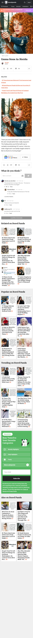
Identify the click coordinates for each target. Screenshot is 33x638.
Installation (25, 6)
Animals (18, 6)
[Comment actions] (24, 181)
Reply (11, 186)
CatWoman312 (8, 209)
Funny (12, 6)
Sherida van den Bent (9, 181)
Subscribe (28, 10)
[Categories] (2, 2)
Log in (29, 2)
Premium (5, 6)
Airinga (7, 62)
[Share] (29, 68)
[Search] (24, 2)
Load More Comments (16, 218)
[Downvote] (7, 68)
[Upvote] (4, 68)
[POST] (28, 176)
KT (5, 200)
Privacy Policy (13, 491)
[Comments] (16, 68)
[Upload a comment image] (22, 176)
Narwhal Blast (11, 189)
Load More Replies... (9, 196)
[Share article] (29, 100)
